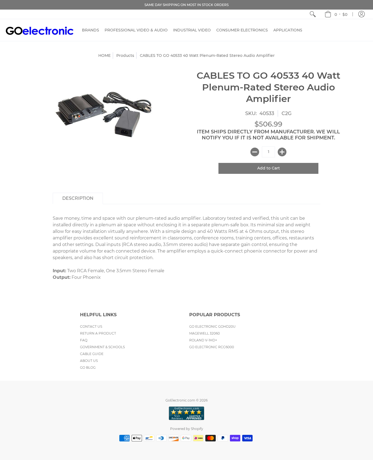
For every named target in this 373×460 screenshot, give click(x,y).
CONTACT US (91, 326)
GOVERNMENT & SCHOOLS (102, 347)
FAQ (83, 340)
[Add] (282, 152)
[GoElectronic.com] (39, 30)
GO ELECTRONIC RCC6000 (211, 347)
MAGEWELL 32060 (204, 333)
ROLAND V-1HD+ (203, 340)
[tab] (78, 198)
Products (125, 55)
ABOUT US (89, 361)
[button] (336, 14)
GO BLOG (88, 367)
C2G (287, 113)
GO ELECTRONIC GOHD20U (212, 326)
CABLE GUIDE (91, 354)
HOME (104, 55)
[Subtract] (254, 152)
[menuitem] (312, 14)
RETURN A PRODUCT (98, 333)
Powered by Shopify (186, 429)
